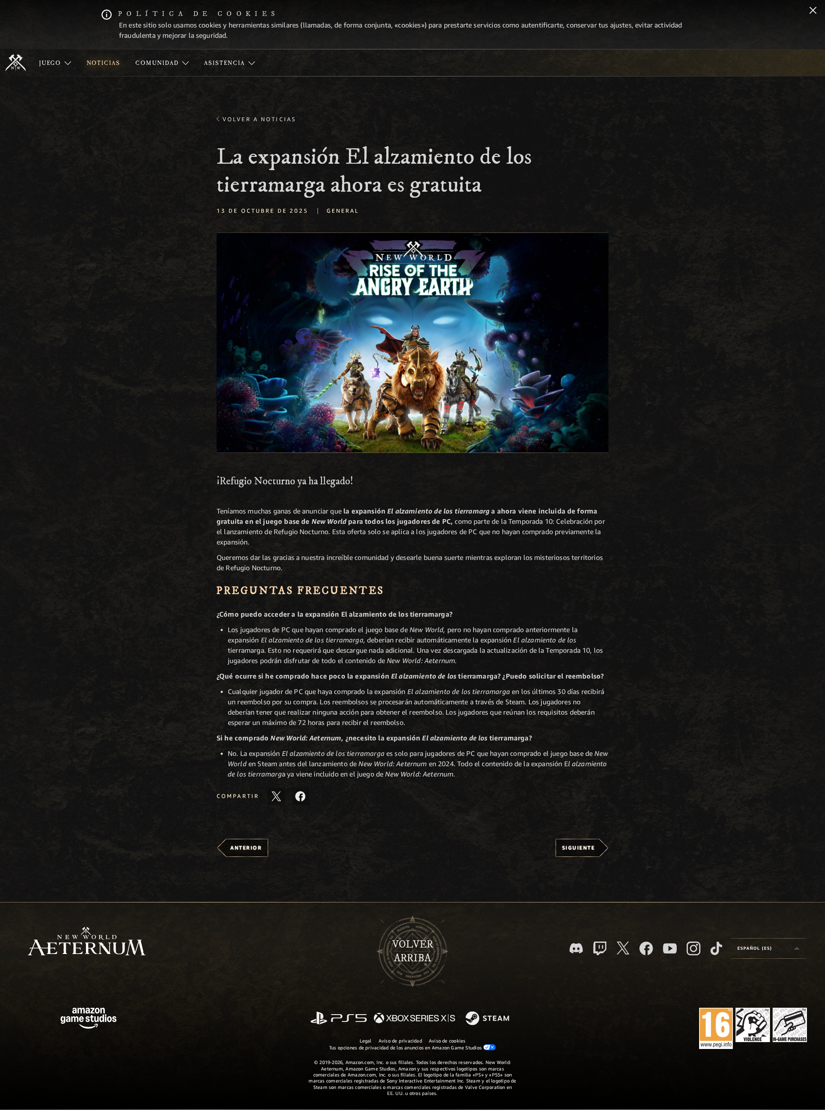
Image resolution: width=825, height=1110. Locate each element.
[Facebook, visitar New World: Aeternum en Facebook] (646, 948)
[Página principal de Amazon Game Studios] (88, 1019)
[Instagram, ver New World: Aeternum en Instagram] (693, 948)
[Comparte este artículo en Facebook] (300, 796)
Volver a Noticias (259, 119)
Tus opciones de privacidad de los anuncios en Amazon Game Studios (406, 1047)
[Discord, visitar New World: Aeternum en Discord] (576, 948)
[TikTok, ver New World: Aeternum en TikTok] (716, 948)
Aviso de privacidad (400, 1040)
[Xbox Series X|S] (414, 1018)
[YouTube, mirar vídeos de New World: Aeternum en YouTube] (670, 948)
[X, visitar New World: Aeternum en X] (623, 948)
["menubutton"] (55, 62)
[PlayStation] (338, 1018)
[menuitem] (55, 62)
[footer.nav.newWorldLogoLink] (87, 942)
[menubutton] (768, 948)
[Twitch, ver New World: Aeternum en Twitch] (600, 948)
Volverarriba (412, 951)
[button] (412, 342)
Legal (366, 1040)
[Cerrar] (813, 11)
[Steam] (488, 1019)
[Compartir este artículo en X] (276, 796)
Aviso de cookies (447, 1040)
